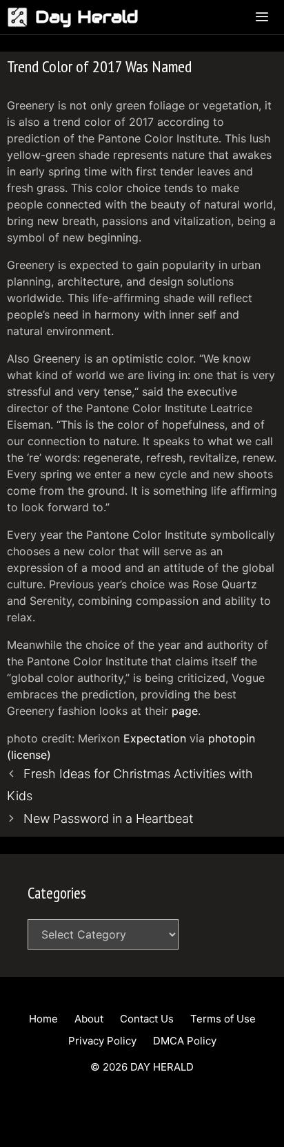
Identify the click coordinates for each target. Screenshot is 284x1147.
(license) (29, 755)
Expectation (154, 738)
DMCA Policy (184, 1040)
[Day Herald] (21, 17)
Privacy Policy (102, 1040)
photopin (231, 738)
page (185, 711)
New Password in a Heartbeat (108, 818)
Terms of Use (223, 1018)
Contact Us (147, 1018)
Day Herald (87, 17)
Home (43, 1018)
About (88, 1018)
